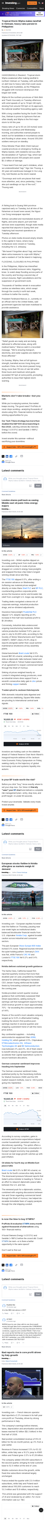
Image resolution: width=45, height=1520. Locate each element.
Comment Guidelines (8, 491)
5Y (24, 726)
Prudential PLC (30, 612)
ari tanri (9, 1319)
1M (12, 726)
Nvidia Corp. (21, 935)
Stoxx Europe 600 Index (30, 946)
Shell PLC (27, 588)
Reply (6, 1313)
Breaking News (8, 8)
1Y (20, 726)
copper (15, 684)
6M (17, 726)
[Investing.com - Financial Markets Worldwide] (12, 3)
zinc (34, 681)
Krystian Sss (11, 1305)
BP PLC (39, 588)
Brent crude (24, 653)
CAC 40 (26, 954)
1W (9, 726)
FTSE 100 (10, 579)
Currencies (20, 8)
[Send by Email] (21, 456)
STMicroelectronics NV (12, 1043)
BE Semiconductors (30, 1046)
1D (5, 726)
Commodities (32, 8)
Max (28, 726)
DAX (37, 951)
